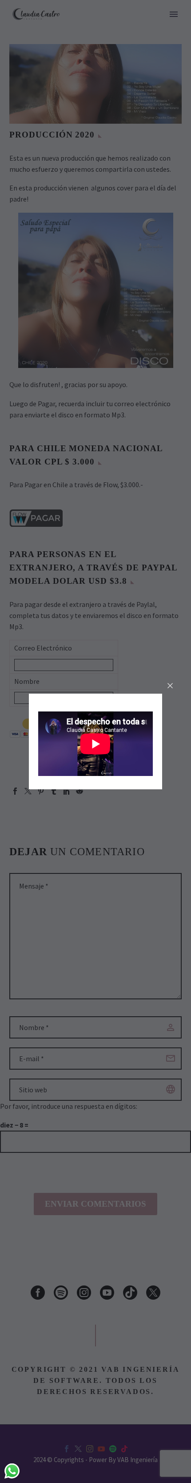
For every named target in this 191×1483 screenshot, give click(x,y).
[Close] (170, 685)
